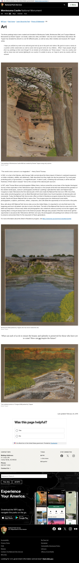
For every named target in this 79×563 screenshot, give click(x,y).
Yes (20, 430)
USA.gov (44, 549)
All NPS (17, 482)
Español (44, 461)
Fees (25, 13)
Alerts (7, 13)
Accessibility (5, 540)
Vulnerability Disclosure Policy (50, 546)
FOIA (2, 546)
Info (2, 13)
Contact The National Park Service (12, 552)
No (20, 436)
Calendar (20, 13)
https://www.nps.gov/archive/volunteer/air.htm (56, 218)
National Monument (21, 10)
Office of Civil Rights (47, 552)
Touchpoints (54, 443)
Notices (3, 549)
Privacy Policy (5, 543)
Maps (14, 13)
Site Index (45, 458)
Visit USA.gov (47, 559)
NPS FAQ (4, 554)
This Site (6, 482)
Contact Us (5, 468)
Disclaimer (44, 543)
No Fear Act (44, 540)
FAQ (43, 455)
